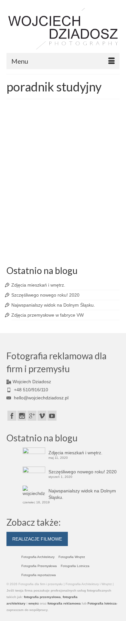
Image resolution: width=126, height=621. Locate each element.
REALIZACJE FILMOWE (37, 539)
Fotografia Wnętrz (71, 557)
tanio (101, 239)
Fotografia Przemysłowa (39, 566)
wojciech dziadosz (72, 246)
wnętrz (33, 603)
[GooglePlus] (32, 416)
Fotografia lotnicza (102, 603)
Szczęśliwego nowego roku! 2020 (45, 295)
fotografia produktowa (33, 232)
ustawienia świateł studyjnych (35, 246)
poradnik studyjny (37, 239)
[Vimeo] (42, 416)
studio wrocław (85, 239)
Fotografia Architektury (38, 557)
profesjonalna (62, 239)
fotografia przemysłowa (42, 597)
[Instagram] (21, 416)
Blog (81, 167)
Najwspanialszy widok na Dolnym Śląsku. (53, 305)
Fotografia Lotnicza (75, 566)
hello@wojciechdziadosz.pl (40, 397)
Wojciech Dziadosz (38, 167)
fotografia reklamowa (67, 232)
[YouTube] (52, 416)
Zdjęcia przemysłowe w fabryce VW (47, 315)
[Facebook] (11, 416)
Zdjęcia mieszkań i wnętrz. (38, 285)
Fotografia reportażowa (38, 575)
